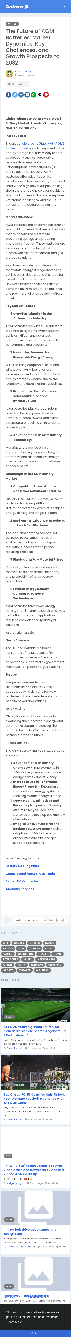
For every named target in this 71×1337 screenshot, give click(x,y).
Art (5, 943)
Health (43, 954)
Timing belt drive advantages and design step (30, 1232)
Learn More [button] (14, 1322)
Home (57, 954)
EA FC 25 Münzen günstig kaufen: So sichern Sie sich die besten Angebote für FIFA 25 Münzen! (35, 1031)
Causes (19, 943)
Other (12, 24)
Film (21, 948)
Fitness (34, 948)
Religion (37, 965)
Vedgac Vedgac (15, 1183)
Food (49, 948)
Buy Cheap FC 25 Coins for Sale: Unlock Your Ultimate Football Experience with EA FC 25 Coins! (34, 1098)
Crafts (35, 943)
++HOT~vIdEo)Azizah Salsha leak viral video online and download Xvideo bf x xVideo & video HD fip (34, 1170)
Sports (8, 970)
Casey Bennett (14, 1048)
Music (27, 959)
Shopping (55, 965)
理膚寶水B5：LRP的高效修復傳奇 (26, 1296)
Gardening (25, 954)
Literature (10, 959)
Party (21, 965)
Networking (46, 959)
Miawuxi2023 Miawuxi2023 (21, 1246)
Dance (49, 943)
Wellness (42, 970)
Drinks (8, 948)
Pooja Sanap (23, 71)
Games (7, 954)
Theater (24, 970)
